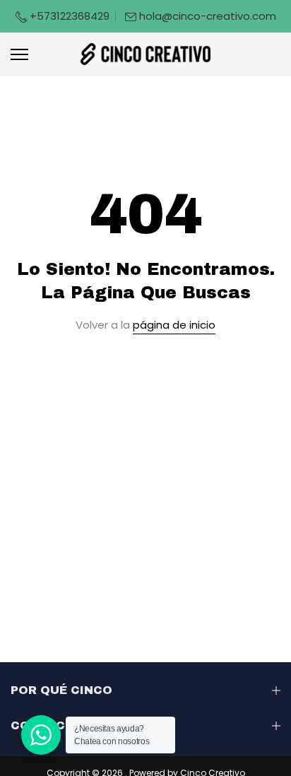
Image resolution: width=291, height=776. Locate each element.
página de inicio (174, 324)
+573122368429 (68, 15)
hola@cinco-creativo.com (207, 15)
